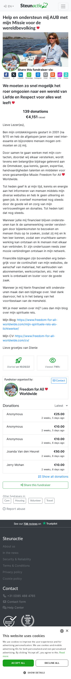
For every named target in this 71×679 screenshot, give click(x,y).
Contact (60, 380)
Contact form (16, 601)
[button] (6, 75)
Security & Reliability (17, 559)
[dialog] (35, 652)
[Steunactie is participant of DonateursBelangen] (10, 621)
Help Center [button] (15, 607)
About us (9, 546)
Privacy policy (12, 572)
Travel (49, 500)
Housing (19, 500)
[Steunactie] (34, 5)
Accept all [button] (18, 663)
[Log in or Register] (5, 6)
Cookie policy (12, 578)
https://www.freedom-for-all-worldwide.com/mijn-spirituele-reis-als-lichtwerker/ (30, 324)
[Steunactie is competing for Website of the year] (27, 621)
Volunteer (35, 500)
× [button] (67, 631)
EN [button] (10, 6)
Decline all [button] (52, 663)
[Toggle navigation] (63, 6)
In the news (10, 553)
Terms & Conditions (16, 565)
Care (6, 500)
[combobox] (62, 631)
